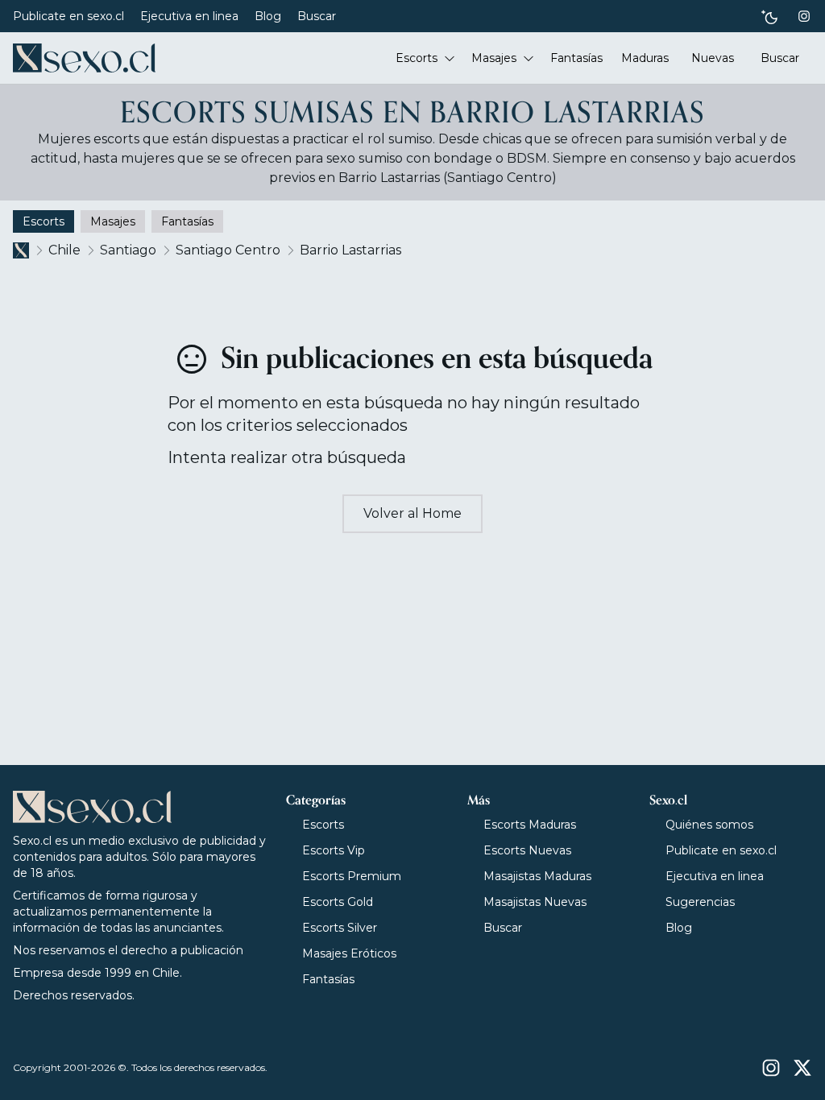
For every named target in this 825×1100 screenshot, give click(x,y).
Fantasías (328, 979)
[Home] (84, 57)
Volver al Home (412, 513)
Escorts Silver (339, 927)
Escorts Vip (333, 850)
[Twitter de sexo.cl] (802, 1067)
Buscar (316, 16)
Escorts (323, 824)
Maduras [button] (645, 58)
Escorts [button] (416, 58)
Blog (268, 16)
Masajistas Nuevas (535, 902)
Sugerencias (700, 902)
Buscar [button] (780, 58)
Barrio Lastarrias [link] (350, 250)
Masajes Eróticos (349, 953)
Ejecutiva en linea (189, 16)
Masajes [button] (493, 58)
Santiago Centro (228, 250)
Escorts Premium (351, 876)
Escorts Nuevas (527, 850)
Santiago (128, 250)
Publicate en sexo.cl (68, 16)
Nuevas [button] (712, 58)
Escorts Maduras (529, 824)
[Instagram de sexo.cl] (804, 16)
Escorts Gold (337, 902)
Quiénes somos (709, 824)
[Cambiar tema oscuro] (769, 16)
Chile (64, 250)
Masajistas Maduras (537, 876)
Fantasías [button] (576, 58)
